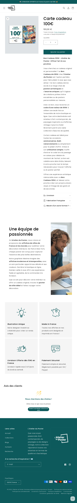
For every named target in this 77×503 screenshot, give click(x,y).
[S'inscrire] (39, 464)
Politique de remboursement (63, 489)
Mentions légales (66, 493)
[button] (4, 8)
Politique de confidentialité (21, 491)
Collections (9, 438)
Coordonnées (67, 491)
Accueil (8, 433)
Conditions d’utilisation (38, 491)
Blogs (7, 442)
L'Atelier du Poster (17, 489)
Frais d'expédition (60, 32)
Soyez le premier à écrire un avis (38, 409)
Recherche (9, 451)
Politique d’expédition (55, 491)
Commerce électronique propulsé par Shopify (38, 489)
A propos (8, 447)
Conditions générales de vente (49, 493)
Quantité (46, 38)
